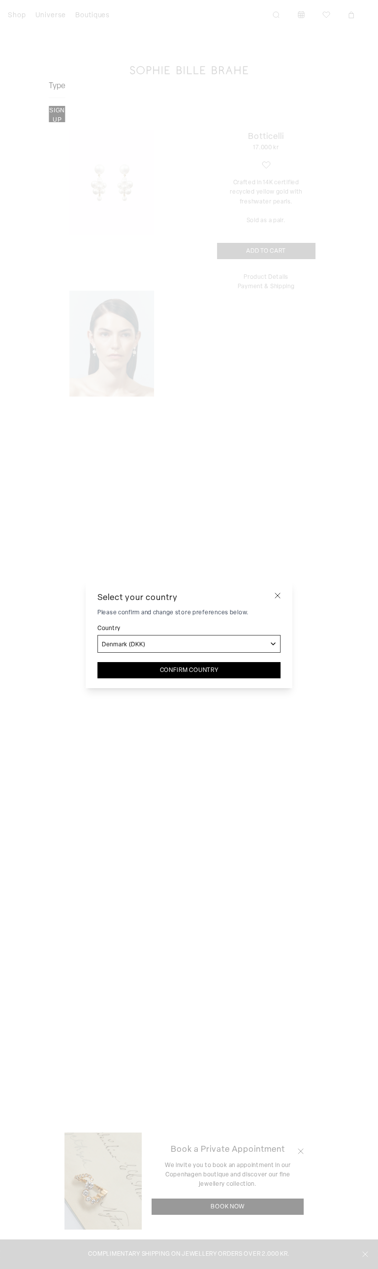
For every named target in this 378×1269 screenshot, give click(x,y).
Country (109, 628)
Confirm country (189, 670)
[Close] (277, 595)
